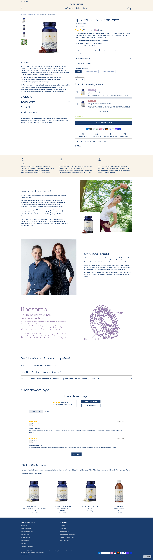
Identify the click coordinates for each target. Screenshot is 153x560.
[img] (33, 421)
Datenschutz (33, 552)
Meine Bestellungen (26, 528)
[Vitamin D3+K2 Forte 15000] (91, 491)
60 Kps (78, 71)
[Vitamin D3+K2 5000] (34, 491)
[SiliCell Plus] (119, 491)
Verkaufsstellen (64, 532)
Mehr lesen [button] (32, 432)
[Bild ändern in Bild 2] (24, 27)
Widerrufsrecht (40, 552)
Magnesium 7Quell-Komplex (62, 506)
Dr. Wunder (33, 551)
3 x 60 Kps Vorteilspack (90, 71)
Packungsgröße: (81, 68)
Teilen (79, 146)
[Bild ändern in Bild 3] (24, 34)
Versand (87, 141)
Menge (77, 76)
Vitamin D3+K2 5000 (34, 506)
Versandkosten (25, 540)
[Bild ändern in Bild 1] (24, 20)
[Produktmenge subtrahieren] (77, 79)
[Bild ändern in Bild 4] (24, 42)
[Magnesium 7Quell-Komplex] (62, 491)
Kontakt (62, 526)
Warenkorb (24, 526)
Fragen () (47, 411)
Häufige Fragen (25, 537)
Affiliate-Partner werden (67, 537)
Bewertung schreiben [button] (91, 401)
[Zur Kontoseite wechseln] (128, 8)
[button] (79, 30)
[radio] (76, 58)
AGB (28, 552)
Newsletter (63, 528)
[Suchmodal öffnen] (21, 8)
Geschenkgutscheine (27, 546)
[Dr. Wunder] (76, 4)
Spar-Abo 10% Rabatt (84, 63)
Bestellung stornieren (27, 532)
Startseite (23, 14)
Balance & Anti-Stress (34, 14)
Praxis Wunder (64, 540)
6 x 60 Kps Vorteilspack (107, 71)
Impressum (23, 552)
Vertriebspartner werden (67, 534)
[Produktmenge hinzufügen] (82, 79)
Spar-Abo (23, 543)
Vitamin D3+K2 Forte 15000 (90, 506)
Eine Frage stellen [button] (91, 405)
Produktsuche (25, 534)
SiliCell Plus (119, 506)
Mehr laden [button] (76, 454)
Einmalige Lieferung (84, 58)
